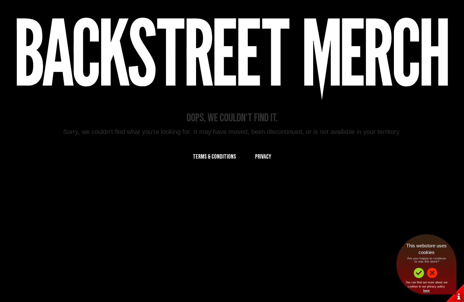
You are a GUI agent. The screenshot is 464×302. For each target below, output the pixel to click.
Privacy (263, 156)
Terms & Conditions (214, 156)
